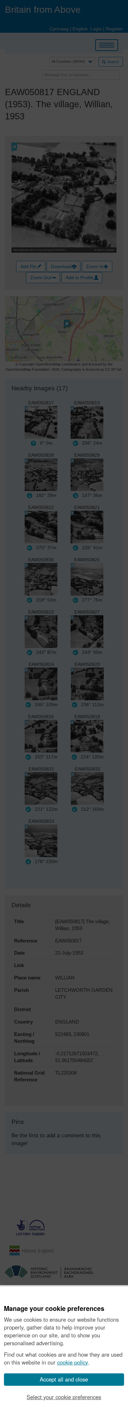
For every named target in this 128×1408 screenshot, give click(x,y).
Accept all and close (64, 1379)
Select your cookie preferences (64, 1397)
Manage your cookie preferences (54, 1308)
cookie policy (72, 1362)
